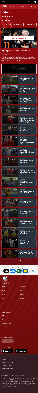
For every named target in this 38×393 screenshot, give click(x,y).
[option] (19, 69)
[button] (32, 6)
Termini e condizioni (7, 362)
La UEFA (3, 320)
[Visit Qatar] (32, 271)
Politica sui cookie (6, 365)
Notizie (22, 290)
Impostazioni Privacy (7, 368)
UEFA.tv (3, 294)
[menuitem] (13, 6)
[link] (11, 6)
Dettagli (22, 294)
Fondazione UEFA (6, 323)
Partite (3, 287)
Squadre (22, 287)
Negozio (22, 298)
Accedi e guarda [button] (20, 38)
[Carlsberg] (19, 271)
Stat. (3, 298)
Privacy (3, 359)
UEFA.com (4, 316)
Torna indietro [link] (7, 20)
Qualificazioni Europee (4, 6)
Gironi (3, 290)
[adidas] (6, 271)
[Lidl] (25, 271)
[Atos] (13, 271)
